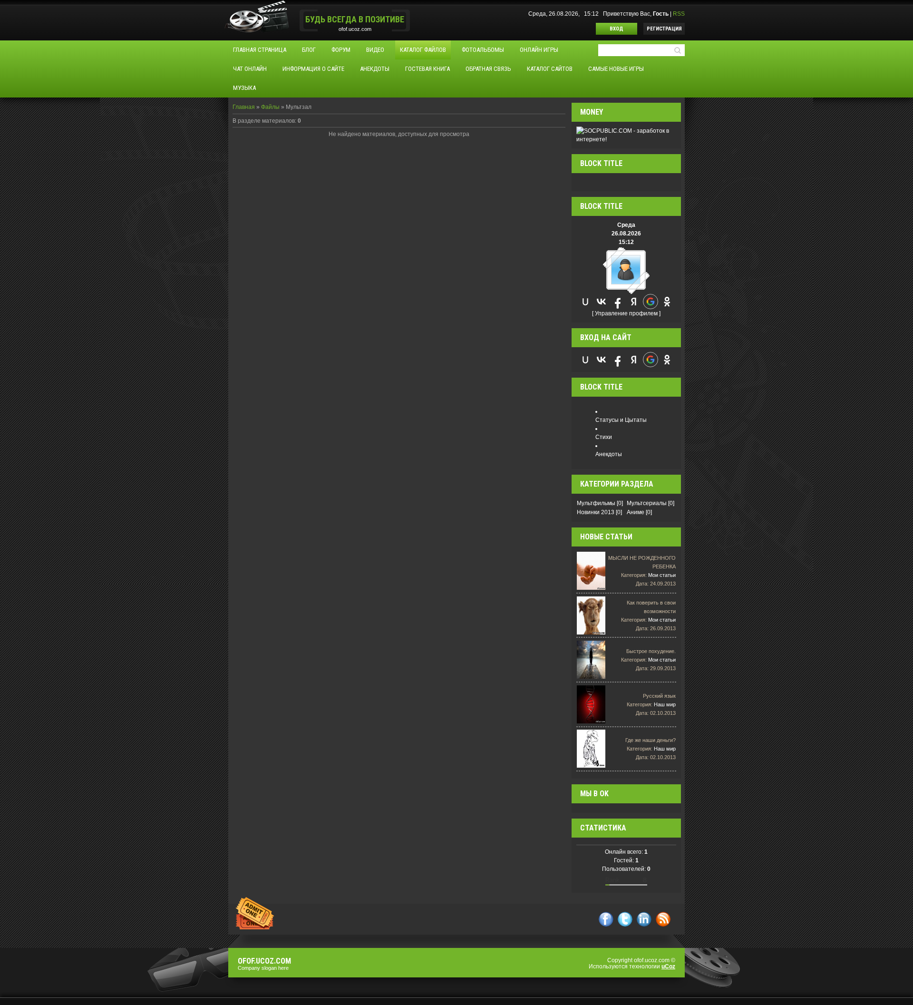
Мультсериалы (647, 503)
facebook (606, 919)
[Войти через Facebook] (618, 301)
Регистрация (664, 29)
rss (663, 919)
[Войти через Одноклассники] (667, 301)
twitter (625, 919)
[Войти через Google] (650, 301)
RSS (679, 13)
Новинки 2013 (595, 512)
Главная (244, 107)
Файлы (270, 107)
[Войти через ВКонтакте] (601, 301)
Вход (616, 29)
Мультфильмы (596, 503)
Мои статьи (662, 575)
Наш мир (665, 704)
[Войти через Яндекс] (634, 301)
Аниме (635, 512)
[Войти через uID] (585, 301)
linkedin (644, 919)
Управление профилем (626, 313)
